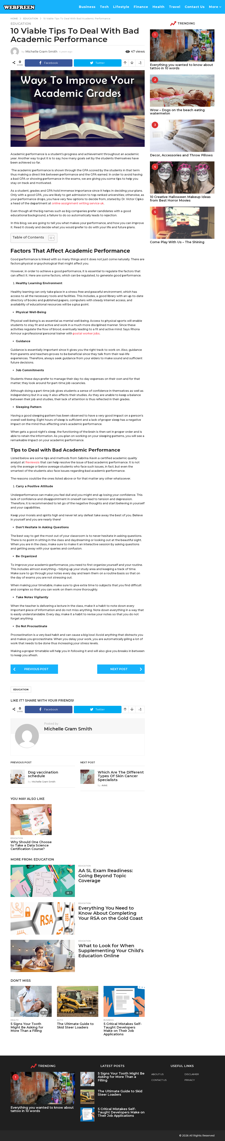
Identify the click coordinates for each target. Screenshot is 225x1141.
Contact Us (195, 7)
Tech (104, 7)
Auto (60, 1020)
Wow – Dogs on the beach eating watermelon (177, 111)
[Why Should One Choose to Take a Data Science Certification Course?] (31, 819)
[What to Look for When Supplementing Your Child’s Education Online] (43, 956)
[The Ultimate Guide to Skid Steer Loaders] (77, 1001)
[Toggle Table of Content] (50, 238)
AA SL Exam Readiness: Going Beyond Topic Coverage (105, 875)
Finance (141, 7)
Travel (174, 7)
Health (159, 7)
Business (87, 7)
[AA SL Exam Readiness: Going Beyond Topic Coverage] (43, 881)
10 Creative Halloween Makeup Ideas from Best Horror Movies (180, 198)
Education (21, 23)
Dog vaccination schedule (43, 774)
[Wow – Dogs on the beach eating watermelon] (182, 91)
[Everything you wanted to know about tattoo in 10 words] (182, 45)
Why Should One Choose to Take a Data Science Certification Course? (31, 845)
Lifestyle (121, 7)
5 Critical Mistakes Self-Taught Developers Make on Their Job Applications (123, 1029)
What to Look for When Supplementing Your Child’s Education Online (111, 950)
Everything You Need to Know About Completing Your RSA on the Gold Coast (110, 913)
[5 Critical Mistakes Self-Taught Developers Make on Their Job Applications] (124, 1001)
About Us (157, 1074)
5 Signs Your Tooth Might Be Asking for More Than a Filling (27, 1027)
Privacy (190, 1080)
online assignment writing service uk (78, 203)
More (213, 7)
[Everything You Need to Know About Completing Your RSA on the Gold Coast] (43, 918)
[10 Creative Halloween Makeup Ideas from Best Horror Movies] (182, 177)
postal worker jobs (86, 333)
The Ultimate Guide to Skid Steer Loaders (75, 1025)
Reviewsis (32, 462)
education (20, 689)
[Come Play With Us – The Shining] (182, 223)
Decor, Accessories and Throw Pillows (181, 155)
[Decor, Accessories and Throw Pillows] (182, 136)
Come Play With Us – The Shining (177, 242)
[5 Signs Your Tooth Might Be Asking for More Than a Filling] (31, 1001)
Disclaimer (192, 1074)
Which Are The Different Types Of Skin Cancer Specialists (121, 776)
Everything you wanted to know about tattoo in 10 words (181, 66)
